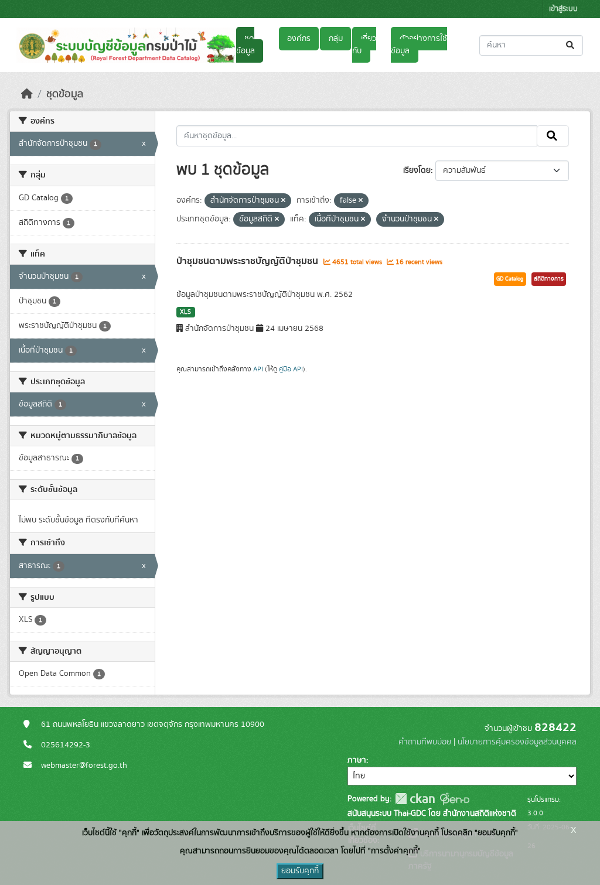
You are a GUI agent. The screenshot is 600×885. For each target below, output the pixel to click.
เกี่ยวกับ (364, 45)
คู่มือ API (291, 369)
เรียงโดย (417, 170)
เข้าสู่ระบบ (563, 9)
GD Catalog (510, 279)
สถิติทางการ (549, 279)
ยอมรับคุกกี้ (300, 871)
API (258, 369)
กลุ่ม (336, 39)
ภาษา (356, 760)
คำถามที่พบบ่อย (424, 742)
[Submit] (571, 45)
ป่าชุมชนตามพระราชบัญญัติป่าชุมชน (248, 261)
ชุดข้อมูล (245, 45)
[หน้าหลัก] (27, 94)
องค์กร (299, 39)
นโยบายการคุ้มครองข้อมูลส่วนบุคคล (517, 742)
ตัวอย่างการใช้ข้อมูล (418, 45)
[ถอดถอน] (283, 201)
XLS (185, 312)
